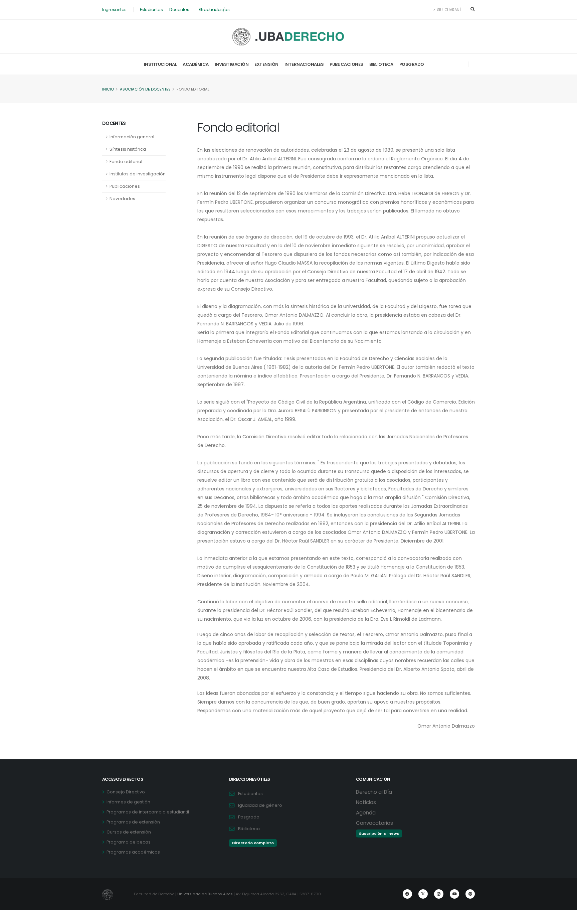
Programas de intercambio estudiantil (148, 812)
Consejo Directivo (126, 792)
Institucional (160, 64)
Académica (196, 64)
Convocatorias (374, 822)
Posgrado (411, 64)
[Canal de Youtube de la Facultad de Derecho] (454, 894)
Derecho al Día (374, 791)
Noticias (366, 802)
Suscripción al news (379, 833)
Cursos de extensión (129, 832)
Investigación (232, 64)
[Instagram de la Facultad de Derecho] (438, 894)
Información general (132, 137)
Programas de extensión (133, 822)
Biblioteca (381, 64)
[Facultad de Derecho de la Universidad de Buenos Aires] (289, 36)
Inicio (108, 89)
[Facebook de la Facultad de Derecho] (407, 894)
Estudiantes (151, 9)
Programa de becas (129, 842)
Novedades (122, 198)
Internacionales (304, 64)
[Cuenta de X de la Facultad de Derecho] (423, 894)
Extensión (266, 64)
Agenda (366, 812)
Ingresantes (114, 9)
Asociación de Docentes (145, 89)
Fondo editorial (126, 161)
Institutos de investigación (138, 174)
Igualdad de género (260, 805)
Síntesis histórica (128, 149)
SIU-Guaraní (448, 9)
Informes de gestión (128, 802)
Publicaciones (346, 64)
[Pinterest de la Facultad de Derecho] (470, 894)
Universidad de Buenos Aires (205, 894)
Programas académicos (133, 852)
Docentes (179, 9)
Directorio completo (253, 843)
